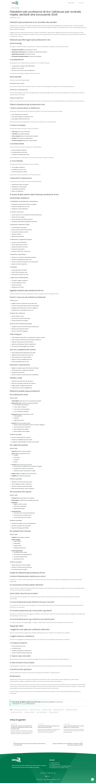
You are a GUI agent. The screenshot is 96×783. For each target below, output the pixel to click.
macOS (48, 776)
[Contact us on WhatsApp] (92, 779)
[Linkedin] (52, 773)
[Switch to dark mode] (55, 773)
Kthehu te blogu (14, 8)
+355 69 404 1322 (30, 704)
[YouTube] (49, 773)
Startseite (71, 3)
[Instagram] (44, 773)
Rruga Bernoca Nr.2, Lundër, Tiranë (59, 767)
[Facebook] (41, 773)
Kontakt (81, 3)
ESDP (41, 779)
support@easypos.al (65, 766)
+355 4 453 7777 (17, 704)
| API (58, 779)
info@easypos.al (55, 766)
